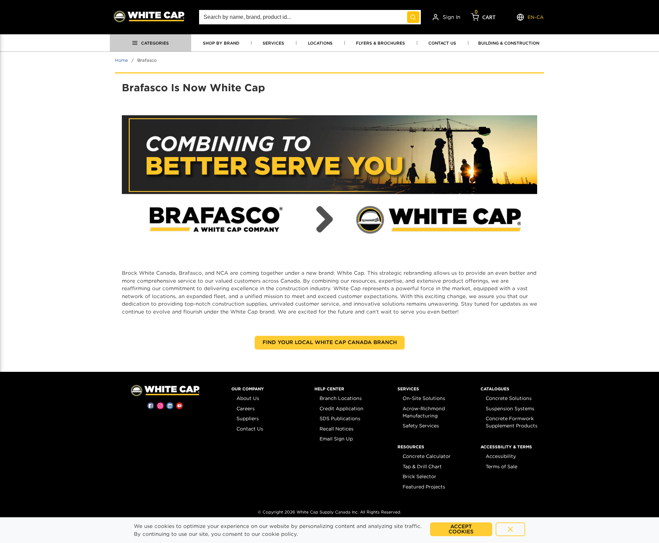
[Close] (510, 529)
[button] (247, 389)
